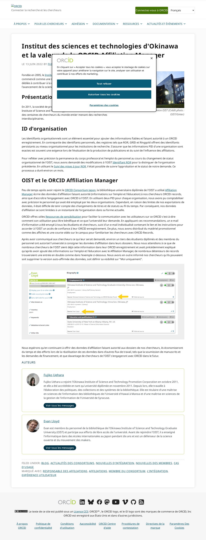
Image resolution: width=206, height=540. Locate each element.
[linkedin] (82, 503)
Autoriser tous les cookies (104, 94)
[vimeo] (125, 503)
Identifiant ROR (122, 162)
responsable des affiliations (65, 471)
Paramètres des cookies (179, 526)
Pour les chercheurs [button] (49, 24)
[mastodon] (107, 503)
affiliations (98, 471)
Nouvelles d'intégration (115, 463)
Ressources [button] (131, 24)
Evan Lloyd (51, 421)
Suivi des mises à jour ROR (70, 166)
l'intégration (157, 471)
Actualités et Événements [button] (164, 24)
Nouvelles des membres (154, 463)
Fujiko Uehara (54, 375)
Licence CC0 (81, 511)
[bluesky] (90, 503)
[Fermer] (151, 58)
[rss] (141, 503)
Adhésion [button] (78, 24)
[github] (133, 503)
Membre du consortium (127, 471)
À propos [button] (20, 24)
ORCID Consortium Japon (80, 190)
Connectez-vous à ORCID (152, 10)
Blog (45, 463)
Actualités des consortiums (72, 463)
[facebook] (99, 503)
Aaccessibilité (88, 524)
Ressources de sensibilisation (63, 216)
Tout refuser (104, 83)
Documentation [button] (104, 24)
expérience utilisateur (39, 475)
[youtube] (115, 503)
